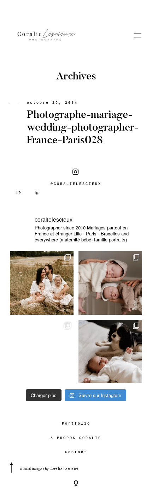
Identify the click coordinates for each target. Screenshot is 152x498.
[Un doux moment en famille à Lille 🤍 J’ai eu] (110, 351)
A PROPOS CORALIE (76, 438)
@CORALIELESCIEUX (76, 183)
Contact (76, 452)
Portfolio (76, 423)
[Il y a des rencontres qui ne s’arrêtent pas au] (42, 283)
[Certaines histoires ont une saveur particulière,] (110, 283)
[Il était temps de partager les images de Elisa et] (42, 351)
